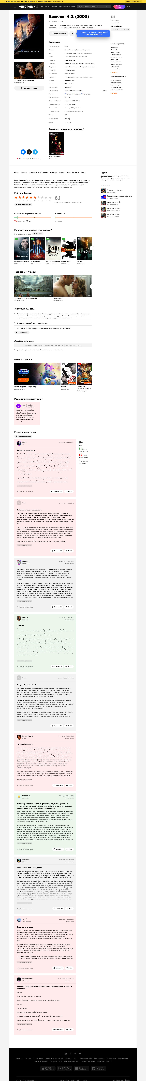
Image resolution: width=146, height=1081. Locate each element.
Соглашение (38, 1058)
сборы (105, 90)
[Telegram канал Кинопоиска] (75, 1053)
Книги (85, 1080)
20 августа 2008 (70, 104)
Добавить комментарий (26, 491)
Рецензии (75, 172)
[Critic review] (27, 413)
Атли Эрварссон (70, 73)
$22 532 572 (68, 87)
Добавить (39, 234)
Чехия (88, 50)
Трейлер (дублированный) (24, 80)
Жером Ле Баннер (116, 64)
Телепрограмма (64, 1080)
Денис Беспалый (116, 80)
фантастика (68, 53)
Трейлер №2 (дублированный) (25, 298)
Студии (61, 172)
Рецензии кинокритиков (27, 399)
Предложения (99, 1058)
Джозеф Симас (89, 63)
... (95, 63)
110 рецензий (115, 23)
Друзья (104, 173)
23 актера (114, 72)
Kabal (24, 442)
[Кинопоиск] (27, 6)
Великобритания (70, 50)
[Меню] (15, 7)
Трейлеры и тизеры (25, 272)
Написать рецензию (24, 204)
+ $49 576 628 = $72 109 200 (73, 90)
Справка (68, 1058)
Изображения (43, 172)
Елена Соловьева (116, 82)
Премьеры (33, 172)
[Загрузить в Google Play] (64, 1068)
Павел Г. (25, 617)
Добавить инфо (36, 159)
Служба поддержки (104, 1061)
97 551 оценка (115, 20)
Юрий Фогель (27, 978)
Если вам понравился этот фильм (32, 230)
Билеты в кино (22, 359)
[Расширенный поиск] (106, 6)
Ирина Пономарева (117, 90)
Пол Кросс (68, 77)
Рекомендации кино (71, 1061)
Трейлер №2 (58, 298)
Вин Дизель (114, 47)
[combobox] (90, 6)
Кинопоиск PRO (86, 1058)
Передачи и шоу (56, 1061)
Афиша (79, 1080)
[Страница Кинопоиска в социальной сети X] (70, 1053)
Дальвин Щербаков (116, 87)
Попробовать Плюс (119, 6)
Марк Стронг (115, 59)
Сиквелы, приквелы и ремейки (65, 129)
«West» (78, 101)
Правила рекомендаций (54, 1058)
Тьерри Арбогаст (70, 70)
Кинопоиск (30, 1080)
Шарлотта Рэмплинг (117, 57)
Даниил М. (26, 795)
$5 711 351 (68, 97)
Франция (79, 50)
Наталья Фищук (115, 85)
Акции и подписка (88, 1061)
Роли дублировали (117, 76)
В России (59, 214)
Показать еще (23, 332)
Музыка (73, 1080)
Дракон (25, 561)
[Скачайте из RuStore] (98, 1068)
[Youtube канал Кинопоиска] (80, 1053)
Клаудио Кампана (85, 77)
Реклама (28, 1058)
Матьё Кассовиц (70, 60)
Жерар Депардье (116, 54)
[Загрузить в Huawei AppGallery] (81, 1068)
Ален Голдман (90, 67)
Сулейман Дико (115, 69)
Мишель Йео (114, 50)
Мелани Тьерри (115, 52)
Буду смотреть (60, 33)
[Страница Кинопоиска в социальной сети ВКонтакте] (66, 1053)
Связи (68, 172)
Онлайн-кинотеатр (50, 6)
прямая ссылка (69, 444)
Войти (129, 6)
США (83, 50)
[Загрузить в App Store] (48, 1068)
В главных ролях (117, 44)
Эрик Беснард (79, 63)
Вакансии (19, 1058)
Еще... (83, 172)
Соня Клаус (75, 77)
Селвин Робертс (80, 67)
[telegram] (35, 152)
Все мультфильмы (41, 1061)
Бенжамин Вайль (70, 80)
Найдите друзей (106, 176)
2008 (66, 46)
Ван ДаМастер (27, 736)
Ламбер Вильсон (116, 62)
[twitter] (29, 152)
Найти (109, 6)
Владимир (26, 859)
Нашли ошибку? (24, 159)
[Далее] (92, 248)
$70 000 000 (69, 84)
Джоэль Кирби (115, 66)
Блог (75, 1058)
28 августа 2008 (70, 101)
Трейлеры (54, 172)
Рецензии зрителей (25, 432)
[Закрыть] (107, 32)
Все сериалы (123, 1058)
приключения (88, 53)
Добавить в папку (30, 88)
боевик (75, 53)
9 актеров (114, 93)
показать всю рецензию (24, 486)
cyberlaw (25, 919)
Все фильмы (111, 1058)
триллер (80, 53)
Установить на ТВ (68, 6)
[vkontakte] (23, 152)
